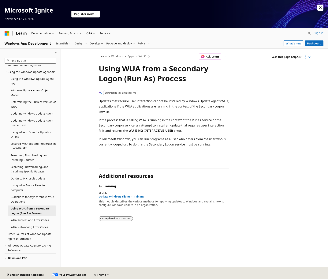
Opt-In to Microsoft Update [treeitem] (28, 178)
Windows (117, 56)
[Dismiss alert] (320, 8)
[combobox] (30, 61)
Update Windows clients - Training (121, 196)
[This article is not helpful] (310, 57)
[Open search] (309, 33)
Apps (131, 56)
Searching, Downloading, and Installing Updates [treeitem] (29, 157)
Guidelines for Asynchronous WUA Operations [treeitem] (32, 199)
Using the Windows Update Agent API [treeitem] (32, 81)
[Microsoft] (7, 33)
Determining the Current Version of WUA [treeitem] (33, 104)
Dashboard (314, 43)
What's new (293, 43)
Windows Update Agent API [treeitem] (25, 65)
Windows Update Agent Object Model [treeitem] (30, 93)
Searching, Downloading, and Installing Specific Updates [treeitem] (29, 169)
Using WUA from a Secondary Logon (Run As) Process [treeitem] (30, 211)
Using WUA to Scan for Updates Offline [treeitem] (31, 134)
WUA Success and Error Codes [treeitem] (30, 220)
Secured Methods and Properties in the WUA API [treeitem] (33, 146)
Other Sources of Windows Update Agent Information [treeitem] (29, 236)
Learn (103, 56)
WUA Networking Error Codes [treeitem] (29, 227)
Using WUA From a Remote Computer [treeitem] (28, 187)
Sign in (319, 33)
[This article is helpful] (305, 57)
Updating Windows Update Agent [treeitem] (32, 113)
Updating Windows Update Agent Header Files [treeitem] (32, 123)
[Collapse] (55, 53)
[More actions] (226, 57)
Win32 (143, 56)
